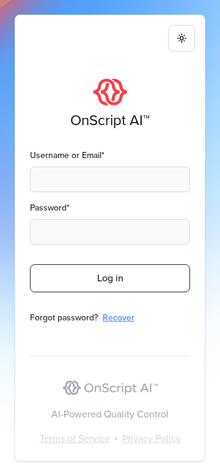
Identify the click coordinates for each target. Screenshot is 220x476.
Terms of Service (75, 438)
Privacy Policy (151, 438)
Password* (50, 208)
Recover (118, 318)
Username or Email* (67, 156)
